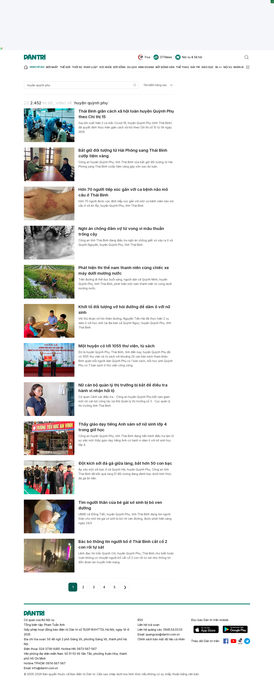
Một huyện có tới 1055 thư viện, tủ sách (116, 346)
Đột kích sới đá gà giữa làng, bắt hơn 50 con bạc (125, 463)
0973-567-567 (87, 648)
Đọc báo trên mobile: (210, 620)
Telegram (247, 641)
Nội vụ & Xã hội (192, 57)
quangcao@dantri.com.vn (163, 634)
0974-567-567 (56, 663)
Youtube (233, 641)
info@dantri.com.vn (45, 668)
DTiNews (166, 57)
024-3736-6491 (49, 648)
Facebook (226, 641)
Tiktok (240, 641)
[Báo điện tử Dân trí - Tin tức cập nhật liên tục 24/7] (35, 57)
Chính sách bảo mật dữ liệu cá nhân (161, 639)
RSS (140, 620)
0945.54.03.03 (172, 629)
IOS (206, 629)
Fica (147, 57)
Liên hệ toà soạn (148, 624)
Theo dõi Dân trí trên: (205, 641)
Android (235, 629)
